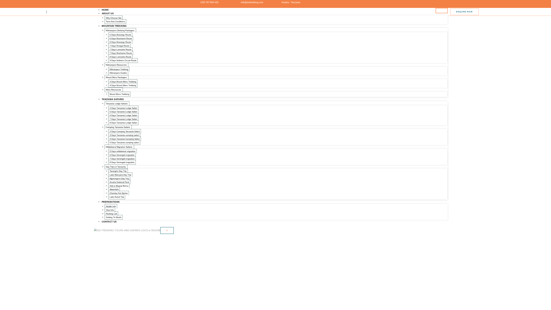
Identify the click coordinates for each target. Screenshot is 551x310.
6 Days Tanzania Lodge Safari (123, 115)
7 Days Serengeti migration (122, 159)
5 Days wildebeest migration (123, 151)
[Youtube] (346, 2)
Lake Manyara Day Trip (120, 175)
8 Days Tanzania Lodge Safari (123, 123)
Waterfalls (114, 189)
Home (105, 10)
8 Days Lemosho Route (120, 57)
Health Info (111, 206)
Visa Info (110, 210)
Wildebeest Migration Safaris (119, 147)
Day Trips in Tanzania (116, 167)
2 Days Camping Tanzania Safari (125, 131)
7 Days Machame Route (121, 53)
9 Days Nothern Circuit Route (123, 60)
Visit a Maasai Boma (119, 186)
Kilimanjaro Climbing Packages (120, 30)
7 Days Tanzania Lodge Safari (123, 119)
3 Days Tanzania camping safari (124, 135)
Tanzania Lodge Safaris (117, 103)
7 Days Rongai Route (119, 46)
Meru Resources (113, 90)
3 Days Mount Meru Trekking (123, 82)
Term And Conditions (115, 21)
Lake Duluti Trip (117, 197)
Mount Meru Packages (116, 77)
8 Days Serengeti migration (122, 162)
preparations (111, 202)
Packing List (111, 214)
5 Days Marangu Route (120, 35)
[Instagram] (351, 2)
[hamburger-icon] (442, 10)
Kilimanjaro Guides (118, 73)
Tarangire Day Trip (118, 171)
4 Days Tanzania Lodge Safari (123, 108)
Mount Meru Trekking (119, 94)
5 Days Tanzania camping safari (124, 142)
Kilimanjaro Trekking (119, 69)
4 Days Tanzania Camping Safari (125, 139)
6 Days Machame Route (121, 38)
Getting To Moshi (114, 217)
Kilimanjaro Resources (116, 65)
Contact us (109, 221)
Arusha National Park (119, 182)
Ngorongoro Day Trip (119, 178)
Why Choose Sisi (114, 18)
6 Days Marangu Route (120, 42)
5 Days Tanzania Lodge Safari (123, 112)
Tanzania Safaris (113, 99)
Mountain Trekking (114, 26)
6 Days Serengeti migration (122, 155)
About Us (108, 13)
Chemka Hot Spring (119, 193)
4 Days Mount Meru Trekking (123, 85)
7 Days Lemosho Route (120, 49)
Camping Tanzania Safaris (118, 127)
